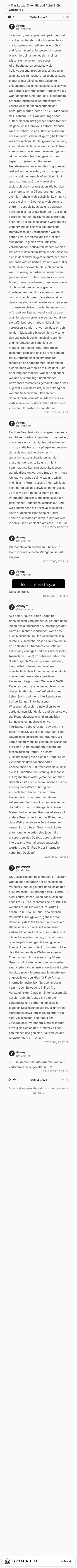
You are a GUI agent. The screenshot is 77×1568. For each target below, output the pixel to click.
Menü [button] (67, 1561)
